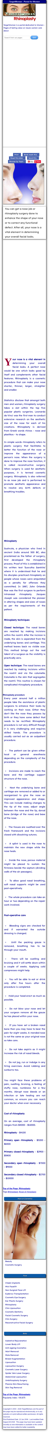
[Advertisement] (24, 69)
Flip (31, 161)
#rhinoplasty (13, 1191)
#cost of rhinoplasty (27, 1191)
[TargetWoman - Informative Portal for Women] (24, 10)
